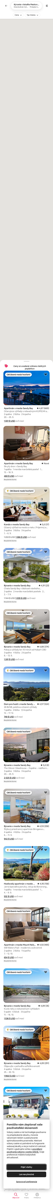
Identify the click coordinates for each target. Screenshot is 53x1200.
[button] (9, 421)
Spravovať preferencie (26, 1181)
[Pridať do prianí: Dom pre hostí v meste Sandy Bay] (45, 670)
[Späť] (6, 6)
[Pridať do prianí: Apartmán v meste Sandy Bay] (45, 374)
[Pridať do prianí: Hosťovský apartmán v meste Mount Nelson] (45, 849)
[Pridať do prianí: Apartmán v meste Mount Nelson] (45, 911)
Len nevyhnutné (26, 1174)
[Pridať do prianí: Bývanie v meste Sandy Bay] (45, 551)
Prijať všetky (26, 1167)
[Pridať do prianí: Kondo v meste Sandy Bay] (45, 490)
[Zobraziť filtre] (47, 6)
